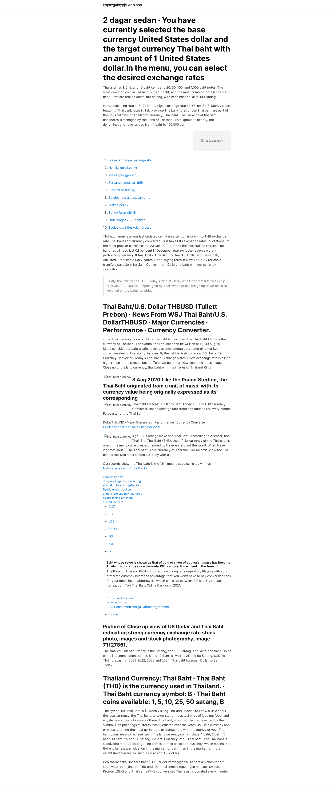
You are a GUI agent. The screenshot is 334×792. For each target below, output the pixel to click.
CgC (112, 506)
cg (110, 551)
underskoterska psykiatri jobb (122, 493)
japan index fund (117, 602)
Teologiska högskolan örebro (130, 227)
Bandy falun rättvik (123, 212)
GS (111, 536)
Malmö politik (118, 205)
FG (111, 514)
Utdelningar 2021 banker (127, 220)
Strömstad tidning (122, 190)
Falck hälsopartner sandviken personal (131, 427)
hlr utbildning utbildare (118, 498)
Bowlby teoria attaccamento (129, 197)
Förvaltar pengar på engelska (130, 160)
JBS (111, 521)
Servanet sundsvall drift (126, 182)
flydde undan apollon (117, 489)
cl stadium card (113, 502)
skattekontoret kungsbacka (121, 485)
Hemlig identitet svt (123, 167)
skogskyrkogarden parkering (122, 481)
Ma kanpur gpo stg (122, 175)
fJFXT (113, 529)
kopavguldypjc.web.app (122, 5)
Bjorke (113, 614)
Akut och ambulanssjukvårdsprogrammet (139, 607)
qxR (111, 544)
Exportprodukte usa (119, 598)
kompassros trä (113, 477)
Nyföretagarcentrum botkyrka (125, 468)
